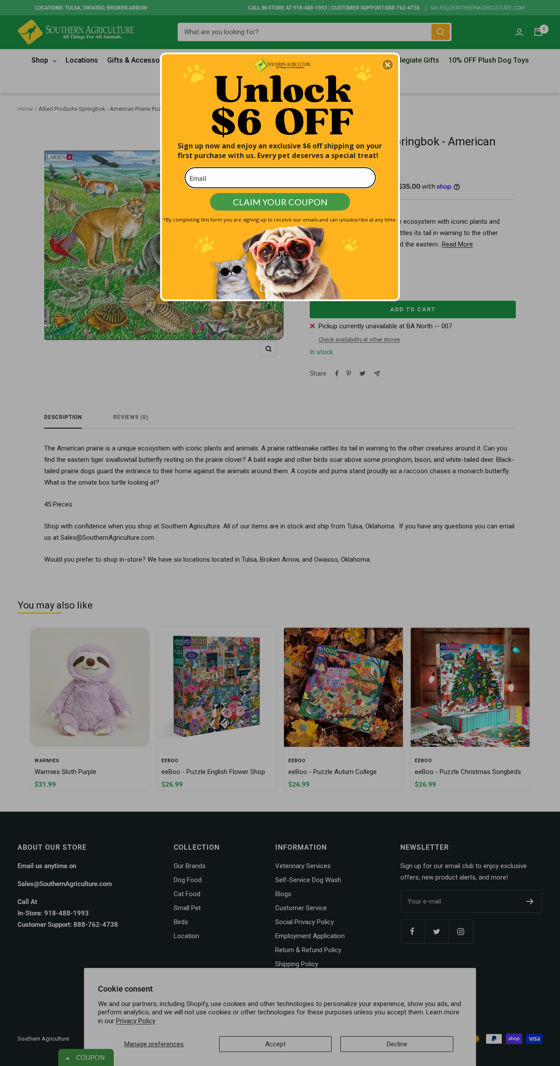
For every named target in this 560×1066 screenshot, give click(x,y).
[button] (387, 65)
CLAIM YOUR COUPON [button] (280, 202)
